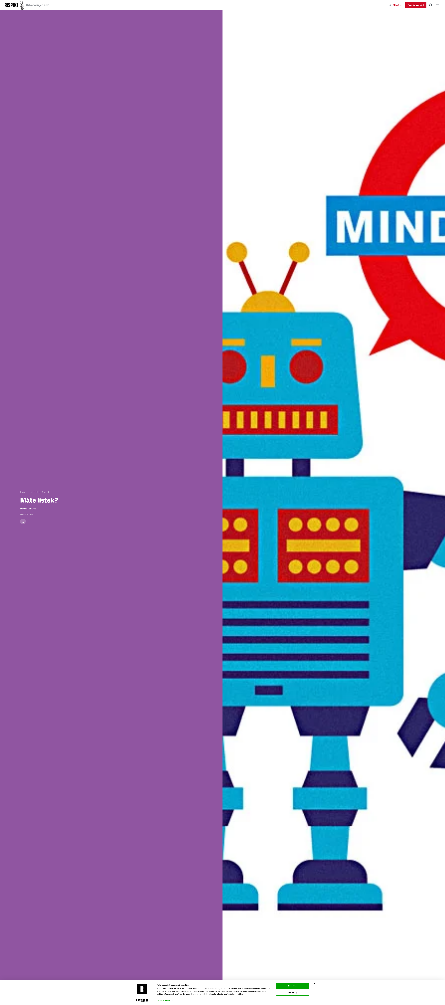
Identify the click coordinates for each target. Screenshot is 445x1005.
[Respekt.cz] (11, 5)
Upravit (291, 993)
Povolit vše (292, 986)
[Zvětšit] (333, 507)
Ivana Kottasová (27, 514)
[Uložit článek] (23, 521)
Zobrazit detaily (163, 1000)
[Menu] (437, 5)
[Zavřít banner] (314, 984)
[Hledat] (430, 5)
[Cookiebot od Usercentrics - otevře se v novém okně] (142, 1000)
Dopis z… (24, 492)
